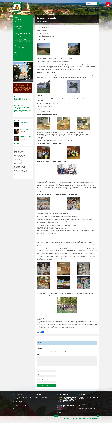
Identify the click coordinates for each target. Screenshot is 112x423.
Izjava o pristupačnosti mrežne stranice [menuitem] (83, 418)
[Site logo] (17, 12)
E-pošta (39, 374)
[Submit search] (98, 3)
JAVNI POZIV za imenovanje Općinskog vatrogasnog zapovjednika (21, 104)
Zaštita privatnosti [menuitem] (95, 418)
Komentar (39, 354)
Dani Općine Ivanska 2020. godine (25, 137)
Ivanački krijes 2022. (24, 122)
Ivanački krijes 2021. (24, 129)
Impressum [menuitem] (97, 419)
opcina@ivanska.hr (85, 405)
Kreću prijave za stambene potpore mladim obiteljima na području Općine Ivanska (22, 111)
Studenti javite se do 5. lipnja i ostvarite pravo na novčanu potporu (21, 114)
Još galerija (16, 143)
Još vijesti (59, 412)
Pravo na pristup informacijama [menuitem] (69, 418)
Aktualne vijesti (72, 402)
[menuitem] (23, 17)
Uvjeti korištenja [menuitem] (91, 419)
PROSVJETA (44, 21)
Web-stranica (40, 379)
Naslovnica (39, 21)
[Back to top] (98, 416)
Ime (38, 369)
